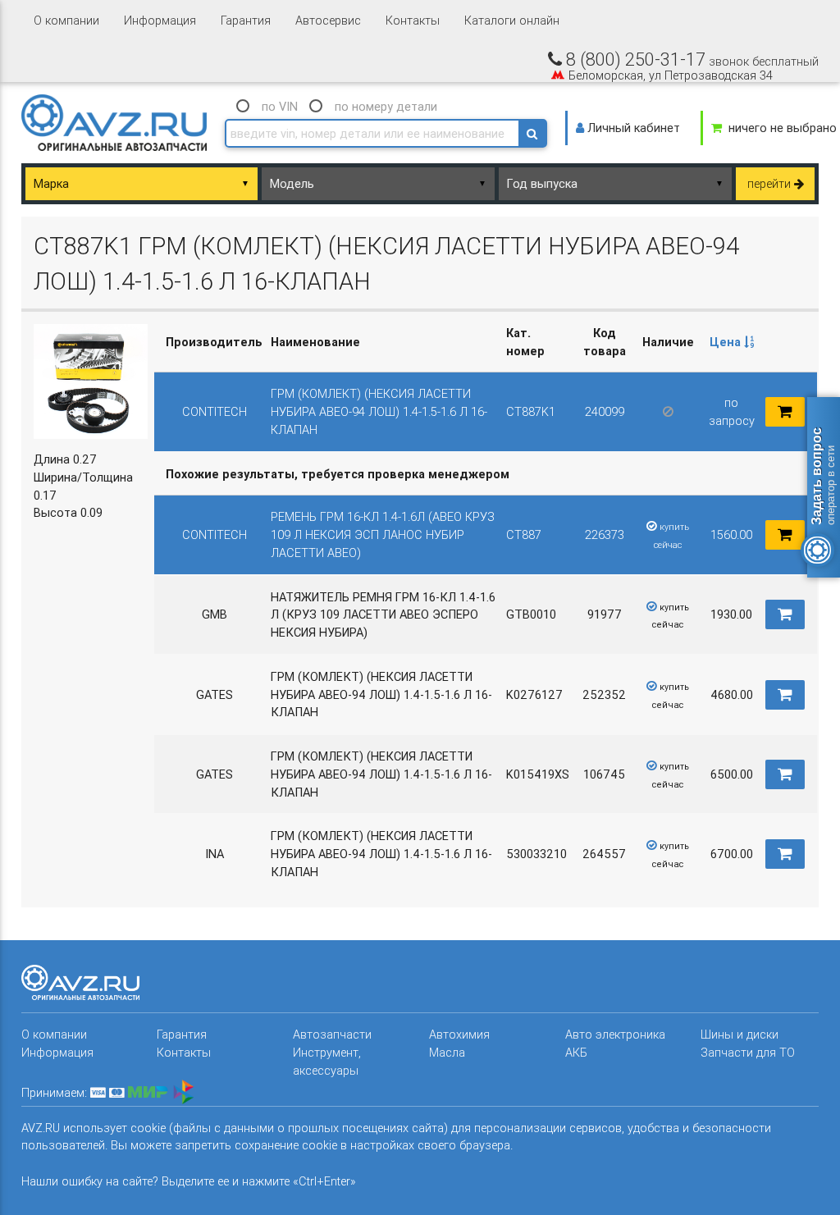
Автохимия (459, 1034)
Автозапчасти (332, 1034)
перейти (770, 183)
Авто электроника (615, 1034)
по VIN (280, 106)
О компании (66, 20)
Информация (160, 20)
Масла (447, 1052)
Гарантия (246, 20)
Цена (727, 341)
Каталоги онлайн (511, 20)
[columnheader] (730, 342)
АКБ (576, 1052)
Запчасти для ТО (748, 1052)
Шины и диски (739, 1034)
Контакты (413, 20)
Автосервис (328, 20)
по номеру (386, 106)
